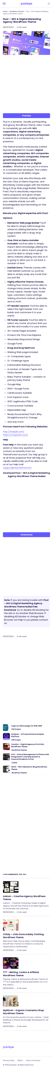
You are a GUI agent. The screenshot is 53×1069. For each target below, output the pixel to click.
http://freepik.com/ (13, 431)
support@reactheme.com (17, 467)
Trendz (14, 763)
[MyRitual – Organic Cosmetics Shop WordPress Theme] (10, 1001)
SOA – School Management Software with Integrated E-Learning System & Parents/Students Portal (30, 756)
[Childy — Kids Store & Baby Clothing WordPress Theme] (10, 925)
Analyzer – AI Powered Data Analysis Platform (27, 735)
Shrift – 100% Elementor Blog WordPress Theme (29, 768)
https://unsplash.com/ (15, 434)
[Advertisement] (26, 85)
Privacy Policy (9, 1060)
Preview (26, 115)
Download (26, 534)
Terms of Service (33, 1060)
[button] (4, 3)
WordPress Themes (17, 11)
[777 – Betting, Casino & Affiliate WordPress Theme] (10, 963)
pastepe (26, 3)
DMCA (20, 1060)
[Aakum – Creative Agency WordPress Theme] (10, 887)
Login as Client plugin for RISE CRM (26, 726)
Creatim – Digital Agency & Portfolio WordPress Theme (27, 745)
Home (5, 11)
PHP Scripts (16, 729)
